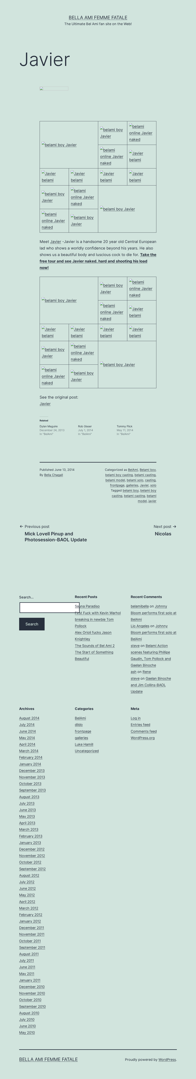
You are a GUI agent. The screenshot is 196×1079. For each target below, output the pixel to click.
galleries (132, 485)
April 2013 (27, 823)
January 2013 (30, 843)
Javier (55, 241)
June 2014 (27, 731)
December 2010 (32, 987)
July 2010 (26, 1019)
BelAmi (133, 470)
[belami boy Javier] (59, 144)
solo (153, 485)
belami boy (131, 490)
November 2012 (32, 856)
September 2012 (32, 869)
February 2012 (30, 915)
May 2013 (27, 816)
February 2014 (30, 757)
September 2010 (32, 1006)
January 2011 (29, 980)
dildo (79, 725)
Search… (26, 597)
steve (135, 646)
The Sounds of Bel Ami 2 (95, 646)
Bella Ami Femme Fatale (98, 17)
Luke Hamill (84, 744)
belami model (115, 480)
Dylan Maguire (49, 426)
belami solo (135, 480)
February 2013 (30, 836)
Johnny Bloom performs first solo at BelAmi (153, 612)
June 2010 (27, 1026)
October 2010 (30, 1000)
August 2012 (29, 875)
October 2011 (30, 941)
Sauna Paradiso (87, 606)
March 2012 (28, 908)
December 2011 (31, 928)
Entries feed (140, 725)
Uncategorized (87, 751)
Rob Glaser (85, 426)
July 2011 (26, 960)
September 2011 (32, 947)
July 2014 (27, 725)
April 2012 (27, 902)
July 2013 (26, 803)
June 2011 (27, 967)
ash (133, 672)
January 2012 (30, 921)
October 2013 (30, 784)
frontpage (117, 485)
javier (152, 501)
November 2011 (31, 934)
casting (150, 480)
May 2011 (26, 974)
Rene (147, 672)
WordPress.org (143, 738)
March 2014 (28, 751)
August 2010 (29, 1013)
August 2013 (29, 797)
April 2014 (27, 744)
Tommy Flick (124, 426)
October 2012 (30, 862)
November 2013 (32, 777)
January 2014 (30, 764)
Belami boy (148, 470)
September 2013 (32, 790)
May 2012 (27, 895)
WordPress (167, 1060)
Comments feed (144, 731)
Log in (136, 718)
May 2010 (27, 1033)
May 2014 (27, 738)
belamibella (140, 606)
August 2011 (29, 954)
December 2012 (32, 849)
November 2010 (32, 993)
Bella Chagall (53, 475)
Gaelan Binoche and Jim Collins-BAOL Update (151, 684)
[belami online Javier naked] (141, 132)
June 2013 (27, 810)
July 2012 (26, 882)
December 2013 (32, 771)
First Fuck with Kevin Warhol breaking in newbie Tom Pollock (98, 619)
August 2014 (29, 718)
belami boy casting (119, 475)
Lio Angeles (140, 626)
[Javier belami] (141, 156)
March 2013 (28, 829)
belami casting (145, 475)
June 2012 (27, 888)
